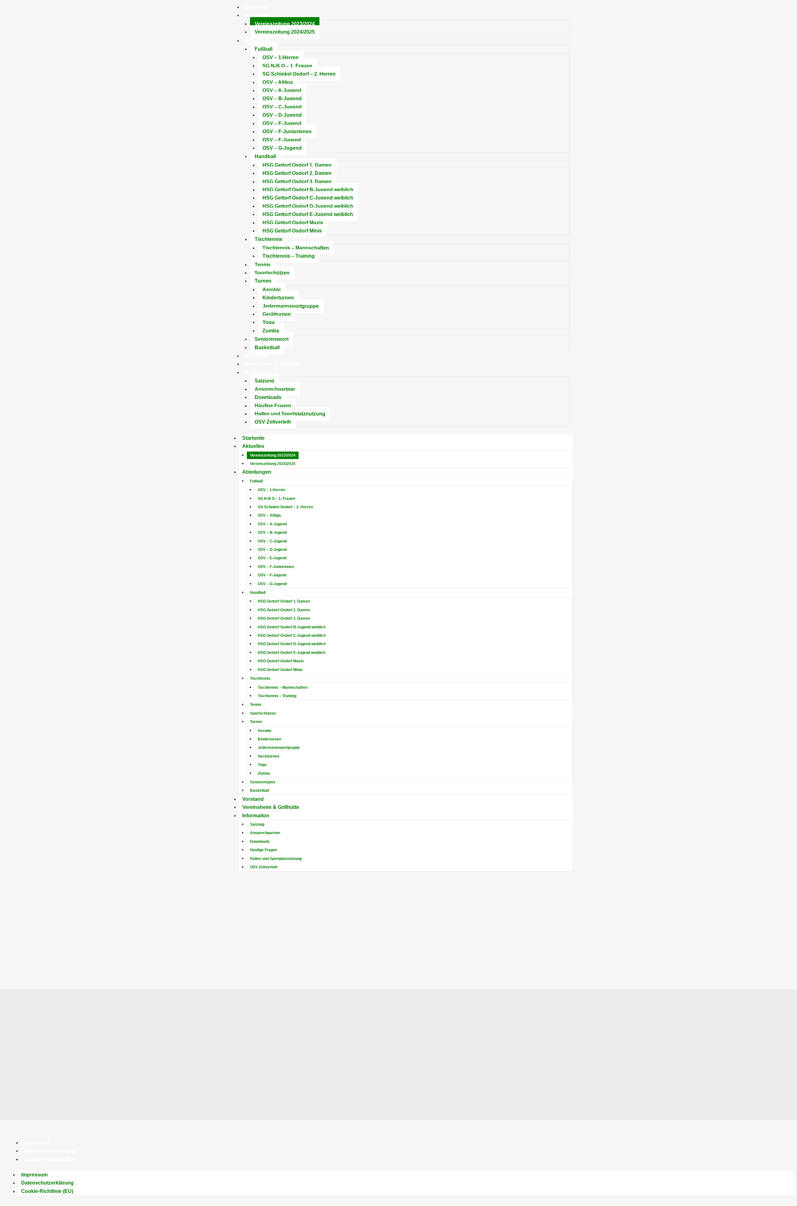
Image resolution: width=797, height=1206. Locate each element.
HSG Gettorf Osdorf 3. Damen (297, 181)
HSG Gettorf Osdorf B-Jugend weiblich (307, 189)
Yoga (268, 322)
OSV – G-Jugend (282, 148)
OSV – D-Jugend (282, 115)
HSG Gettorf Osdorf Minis (292, 230)
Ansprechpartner (275, 389)
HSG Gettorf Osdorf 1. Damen (297, 165)
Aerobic (271, 289)
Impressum (36, 1142)
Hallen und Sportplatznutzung (290, 413)
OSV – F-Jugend (281, 140)
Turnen (263, 281)
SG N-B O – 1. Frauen (287, 65)
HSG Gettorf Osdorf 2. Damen (297, 173)
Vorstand (255, 356)
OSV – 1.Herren (280, 57)
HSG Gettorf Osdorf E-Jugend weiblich (307, 214)
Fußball (263, 49)
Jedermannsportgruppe (290, 306)
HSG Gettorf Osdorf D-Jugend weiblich (307, 206)
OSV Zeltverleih (273, 422)
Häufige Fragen (273, 405)
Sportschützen (272, 272)
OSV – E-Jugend (281, 123)
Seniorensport (272, 339)
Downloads (268, 397)
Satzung (264, 380)
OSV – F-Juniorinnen (287, 131)
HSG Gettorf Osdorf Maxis (292, 222)
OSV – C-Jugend (282, 107)
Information (257, 372)
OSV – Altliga (277, 82)
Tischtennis (268, 239)
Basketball (267, 347)
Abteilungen (258, 40)
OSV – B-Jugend (282, 98)
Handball (265, 156)
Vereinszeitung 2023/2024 (285, 23)
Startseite (253, 438)
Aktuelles (255, 15)
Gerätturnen (276, 314)
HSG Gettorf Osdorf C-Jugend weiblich (307, 197)
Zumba (270, 330)
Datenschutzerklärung (49, 1150)
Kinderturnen (278, 297)
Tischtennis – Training (288, 256)
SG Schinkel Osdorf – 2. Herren (299, 74)
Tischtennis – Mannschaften (295, 248)
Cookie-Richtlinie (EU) (49, 1159)
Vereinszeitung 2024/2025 (285, 32)
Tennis (263, 264)
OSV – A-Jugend (281, 90)
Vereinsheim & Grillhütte (272, 364)
